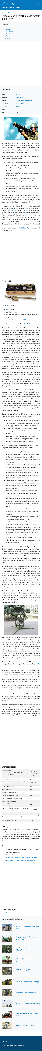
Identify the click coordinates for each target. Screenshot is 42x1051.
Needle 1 (27, 324)
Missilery (4, 13)
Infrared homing (20, 103)
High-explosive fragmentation (24, 100)
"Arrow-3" (24, 210)
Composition (9, 32)
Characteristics (10, 34)
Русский (8, 913)
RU (39, 7)
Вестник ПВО (10, 855)
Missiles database (8, 7)
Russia (17, 106)
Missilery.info (11, 3)
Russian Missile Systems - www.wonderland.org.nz (21, 857)
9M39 (7, 309)
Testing (8, 36)
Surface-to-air (19, 97)
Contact (5, 1041)
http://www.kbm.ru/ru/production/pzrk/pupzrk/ (20, 860)
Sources (8, 38)
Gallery (18, 7)
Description (9, 30)
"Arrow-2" (15, 210)
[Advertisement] (21, 255)
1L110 (24, 320)
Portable (18, 94)
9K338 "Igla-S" (23, 228)
